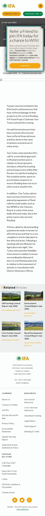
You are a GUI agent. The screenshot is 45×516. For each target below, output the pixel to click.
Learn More (25, 66)
